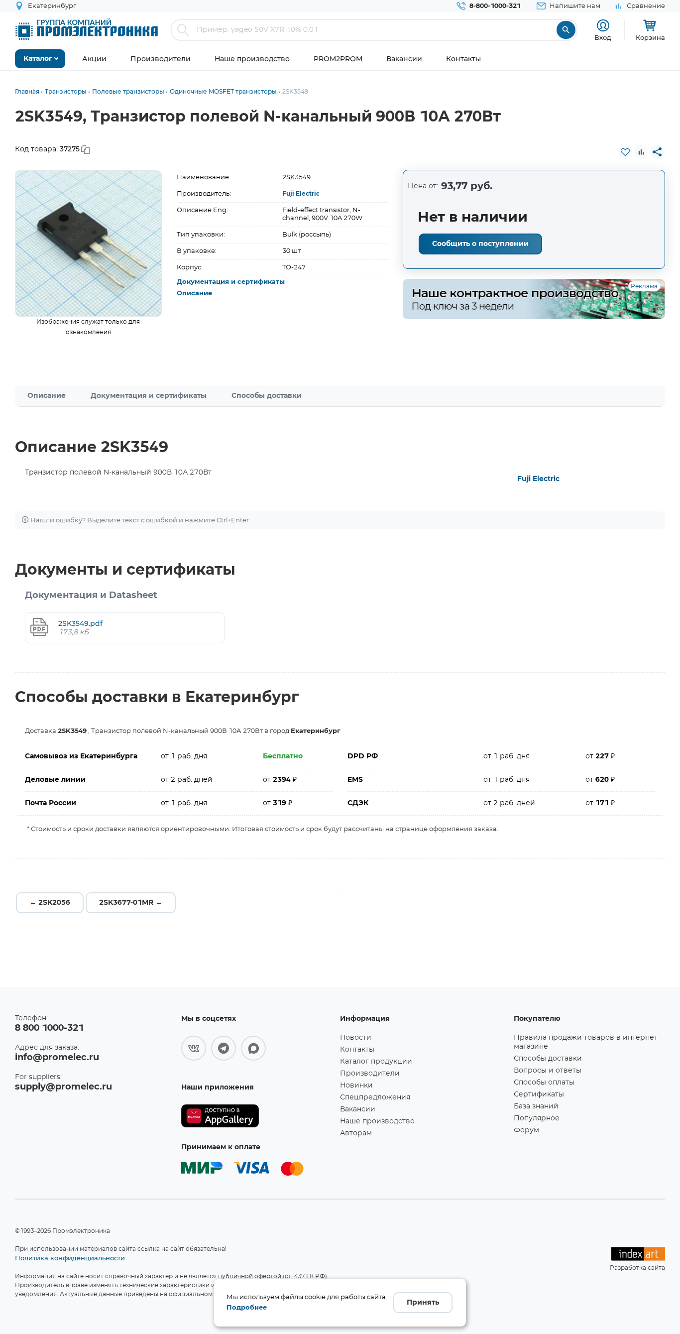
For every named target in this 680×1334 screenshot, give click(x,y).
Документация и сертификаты (231, 282)
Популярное (537, 1118)
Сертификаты (539, 1094)
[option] (88, 243)
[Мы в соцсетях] (193, 1048)
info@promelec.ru (57, 1057)
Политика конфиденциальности (70, 1258)
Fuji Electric (301, 194)
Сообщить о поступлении (480, 244)
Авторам (356, 1133)
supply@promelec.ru (63, 1087)
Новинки (356, 1085)
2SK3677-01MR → (130, 902)
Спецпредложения (375, 1097)
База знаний (536, 1106)
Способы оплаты (544, 1082)
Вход (602, 37)
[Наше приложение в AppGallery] (257, 1116)
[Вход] (603, 25)
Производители (370, 1073)
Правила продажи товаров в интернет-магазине (587, 1042)
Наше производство (377, 1121)
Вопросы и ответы (547, 1070)
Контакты (357, 1049)
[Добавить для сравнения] (641, 152)
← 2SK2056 (49, 902)
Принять (423, 1302)
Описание (194, 293)
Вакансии (357, 1109)
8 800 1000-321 (49, 1028)
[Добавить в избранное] (625, 152)
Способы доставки (266, 395)
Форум (526, 1130)
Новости (355, 1037)
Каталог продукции (376, 1061)
